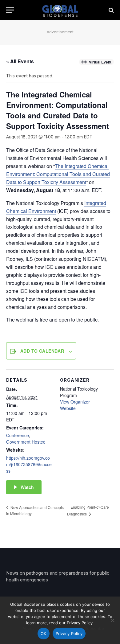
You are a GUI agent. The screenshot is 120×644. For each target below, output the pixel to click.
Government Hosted (26, 442)
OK (43, 633)
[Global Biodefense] (60, 10)
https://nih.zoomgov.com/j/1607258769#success (29, 464)
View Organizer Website (75, 405)
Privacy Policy (69, 633)
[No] (112, 620)
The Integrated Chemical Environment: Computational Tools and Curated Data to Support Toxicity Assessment (58, 174)
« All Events (20, 61)
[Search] (110, 10)
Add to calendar (42, 351)
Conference (17, 435)
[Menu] (10, 10)
